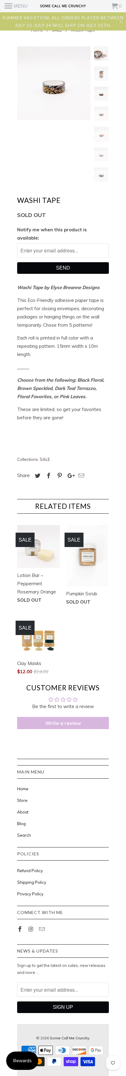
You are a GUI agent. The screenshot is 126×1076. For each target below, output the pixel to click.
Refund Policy (30, 870)
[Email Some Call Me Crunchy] (42, 929)
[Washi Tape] (54, 83)
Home (22, 788)
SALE (45, 459)
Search (24, 835)
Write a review (63, 723)
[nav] (16, 6)
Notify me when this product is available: (52, 234)
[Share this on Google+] (69, 475)
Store (22, 800)
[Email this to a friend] (80, 475)
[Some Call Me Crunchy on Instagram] (31, 929)
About (22, 812)
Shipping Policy (31, 882)
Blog (21, 823)
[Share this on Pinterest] (59, 475)
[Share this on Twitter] (37, 475)
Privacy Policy (30, 893)
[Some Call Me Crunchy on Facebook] (20, 929)
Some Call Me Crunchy (69, 1038)
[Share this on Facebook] (48, 475)
